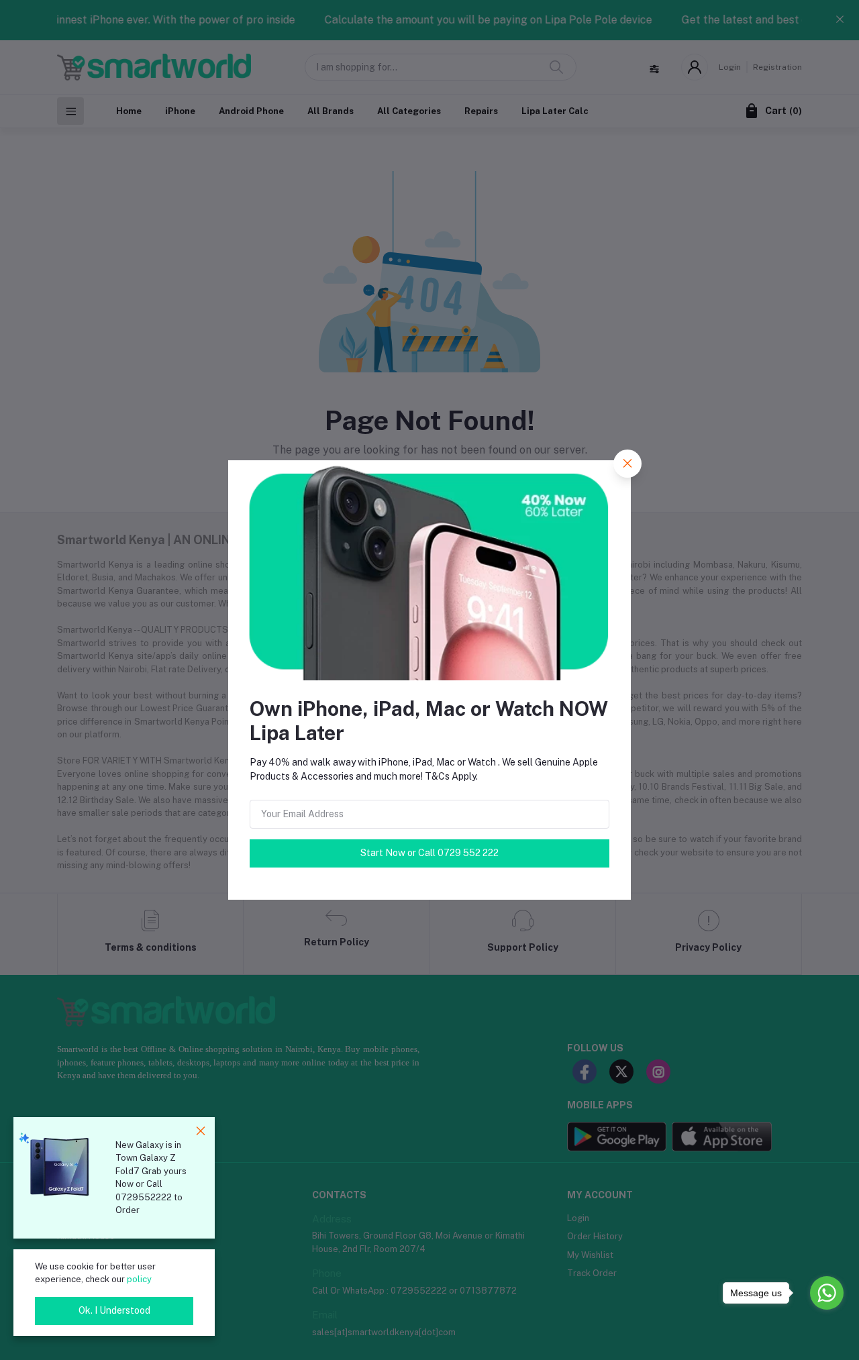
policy (139, 1279)
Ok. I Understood (114, 1310)
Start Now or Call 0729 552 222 (429, 852)
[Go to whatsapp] (827, 1293)
